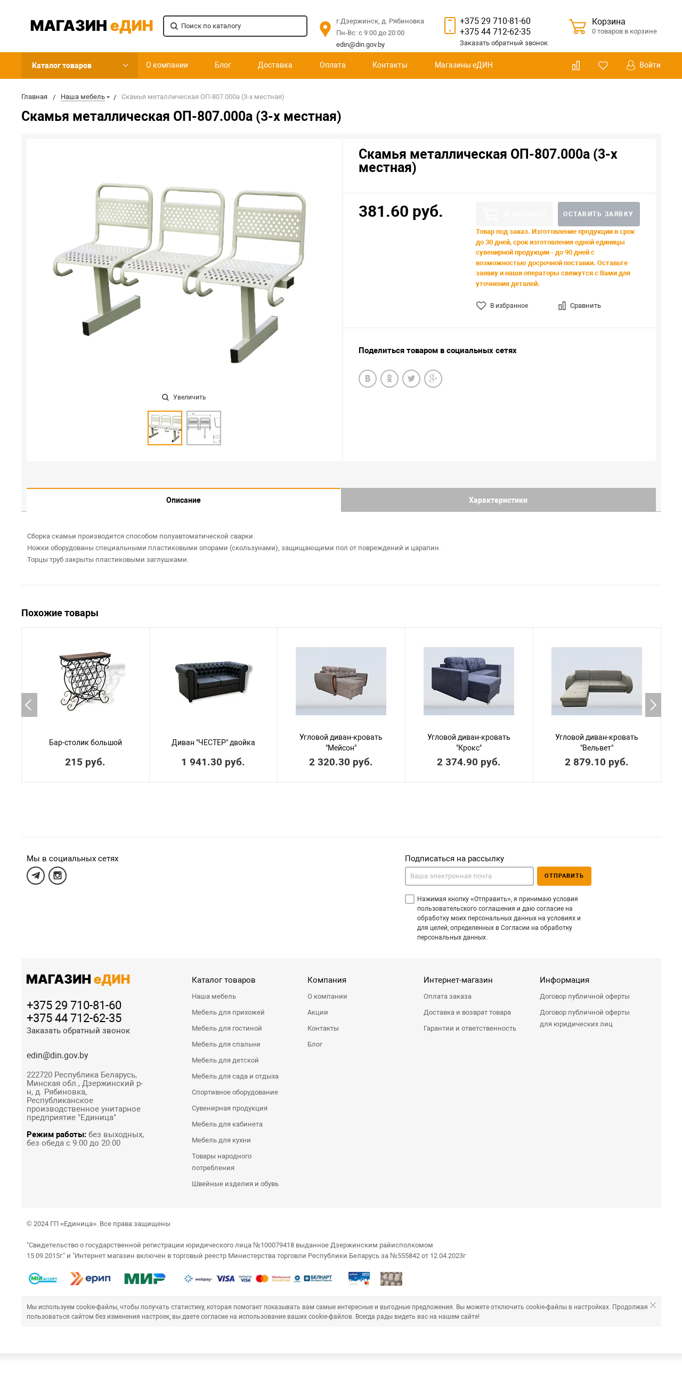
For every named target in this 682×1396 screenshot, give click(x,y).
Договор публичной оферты (585, 996)
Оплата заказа (448, 996)
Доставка (275, 65)
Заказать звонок (504, 43)
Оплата (333, 65)
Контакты (390, 65)
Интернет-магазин (458, 980)
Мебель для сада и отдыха (235, 1076)
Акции (317, 1012)
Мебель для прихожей (228, 1012)
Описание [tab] (183, 500)
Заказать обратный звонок (78, 1030)
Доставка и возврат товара (467, 1012)
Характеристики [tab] (498, 500)
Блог (223, 65)
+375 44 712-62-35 (495, 32)
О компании (167, 65)
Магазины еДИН (464, 65)
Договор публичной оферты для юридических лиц (585, 1018)
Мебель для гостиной (227, 1028)
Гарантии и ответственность (470, 1028)
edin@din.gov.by (360, 44)
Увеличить (189, 397)
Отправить (564, 875)
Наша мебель (214, 996)
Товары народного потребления (221, 1162)
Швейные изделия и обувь (235, 1184)
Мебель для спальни (226, 1044)
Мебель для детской (225, 1060)
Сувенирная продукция (229, 1108)
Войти (649, 65)
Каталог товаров (62, 65)
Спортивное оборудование (235, 1092)
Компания (326, 980)
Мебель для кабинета (227, 1124)
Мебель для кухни (221, 1140)
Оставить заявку (598, 214)
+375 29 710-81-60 (495, 21)
